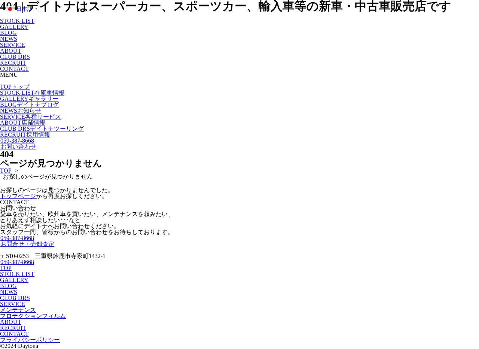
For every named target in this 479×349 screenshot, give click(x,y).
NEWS (8, 39)
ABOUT (10, 51)
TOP (15, 87)
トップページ (18, 196)
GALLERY (14, 27)
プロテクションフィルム (33, 316)
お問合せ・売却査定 (27, 244)
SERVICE (12, 45)
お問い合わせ (18, 146)
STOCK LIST (17, 21)
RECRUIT (13, 63)
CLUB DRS (15, 57)
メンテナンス (18, 310)
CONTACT (14, 69)
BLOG (8, 33)
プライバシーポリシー (30, 340)
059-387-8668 (17, 140)
